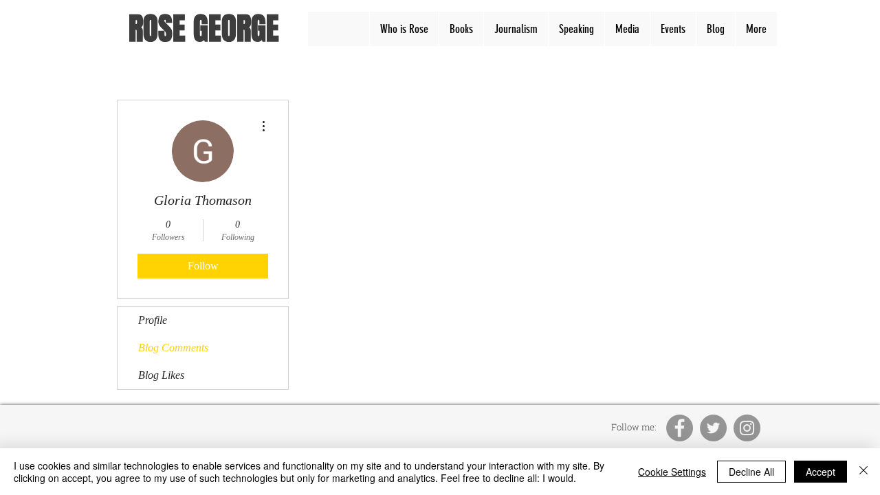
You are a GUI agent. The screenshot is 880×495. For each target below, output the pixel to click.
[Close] (863, 471)
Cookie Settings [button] (672, 471)
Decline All (751, 471)
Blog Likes (161, 375)
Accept (820, 471)
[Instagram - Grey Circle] (747, 428)
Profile (152, 320)
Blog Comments (173, 347)
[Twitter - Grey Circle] (713, 428)
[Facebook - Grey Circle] (679, 428)
